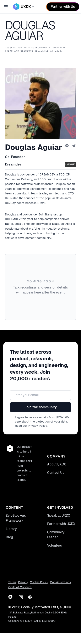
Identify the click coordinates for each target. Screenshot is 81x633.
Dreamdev (13, 164)
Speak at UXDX (58, 515)
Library (11, 529)
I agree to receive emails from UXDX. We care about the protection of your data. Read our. (42, 421)
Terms (12, 582)
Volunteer (54, 545)
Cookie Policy (39, 582)
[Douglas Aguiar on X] (74, 146)
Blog (9, 537)
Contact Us (55, 473)
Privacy (23, 582)
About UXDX (56, 464)
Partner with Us (63, 7)
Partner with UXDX (61, 524)
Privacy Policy (37, 425)
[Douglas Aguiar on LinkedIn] (67, 146)
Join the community (41, 407)
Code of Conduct (20, 587)
